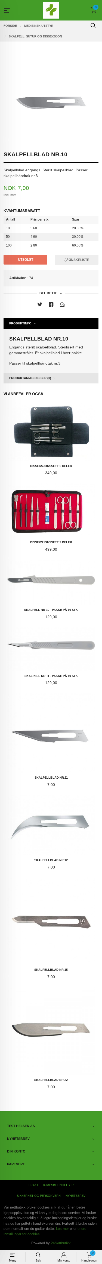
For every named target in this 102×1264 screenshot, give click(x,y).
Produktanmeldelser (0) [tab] (30, 378)
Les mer (62, 1229)
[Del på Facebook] (51, 305)
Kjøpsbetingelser (58, 1185)
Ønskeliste (78, 260)
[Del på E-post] (62, 305)
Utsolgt (25, 260)
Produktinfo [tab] (20, 323)
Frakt (33, 1185)
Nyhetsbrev (75, 1195)
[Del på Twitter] (39, 305)
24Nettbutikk (61, 1243)
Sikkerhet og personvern (39, 1195)
